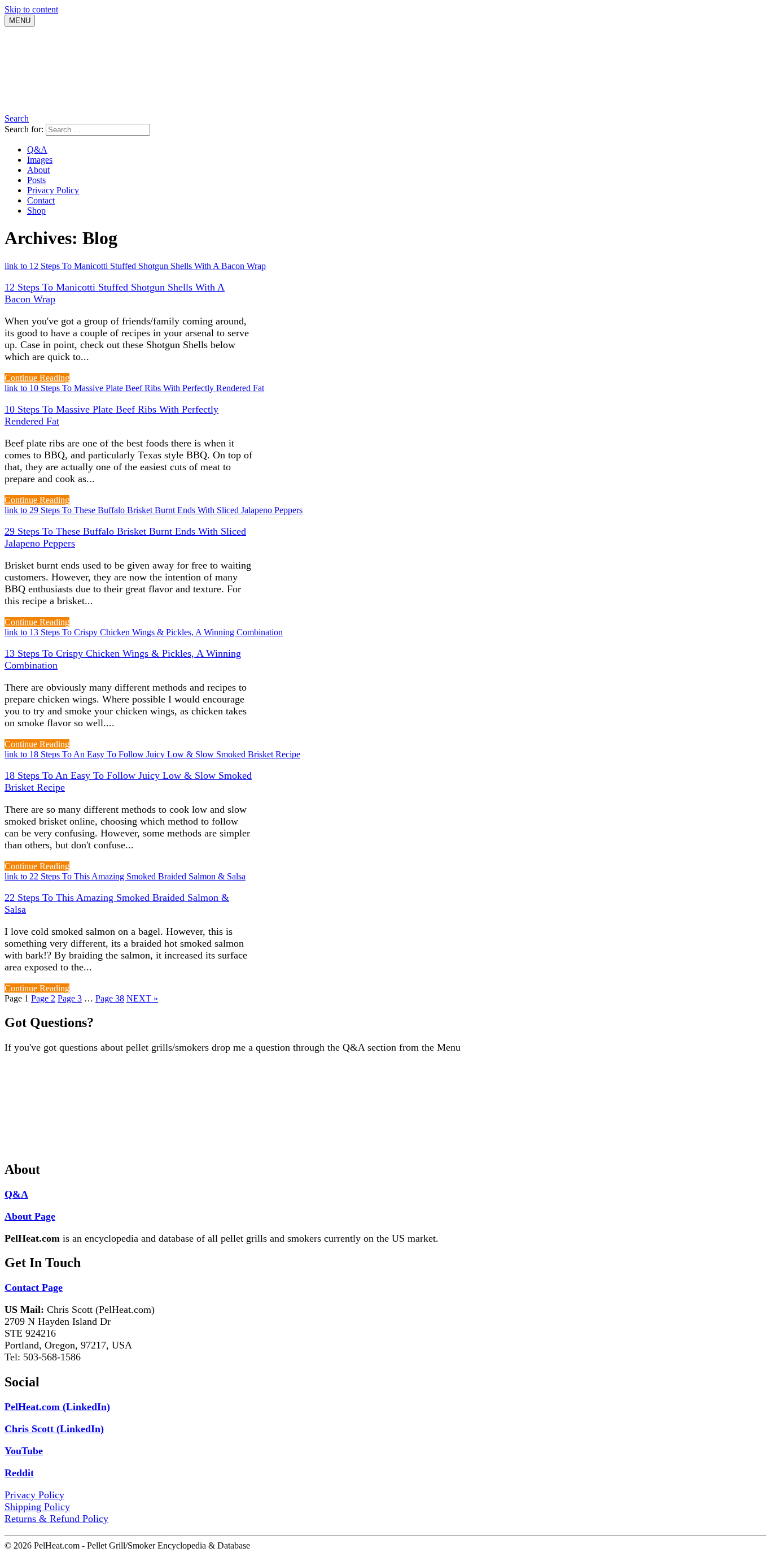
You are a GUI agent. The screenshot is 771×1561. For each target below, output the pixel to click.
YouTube (24, 1450)
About (38, 170)
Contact (41, 200)
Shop (36, 210)
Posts (36, 180)
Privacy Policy (53, 190)
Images (39, 159)
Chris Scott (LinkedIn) (54, 1428)
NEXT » (142, 998)
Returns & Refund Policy (56, 1518)
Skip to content (31, 9)
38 (109, 998)
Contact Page (34, 1287)
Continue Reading (37, 378)
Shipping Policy (37, 1506)
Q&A (37, 149)
